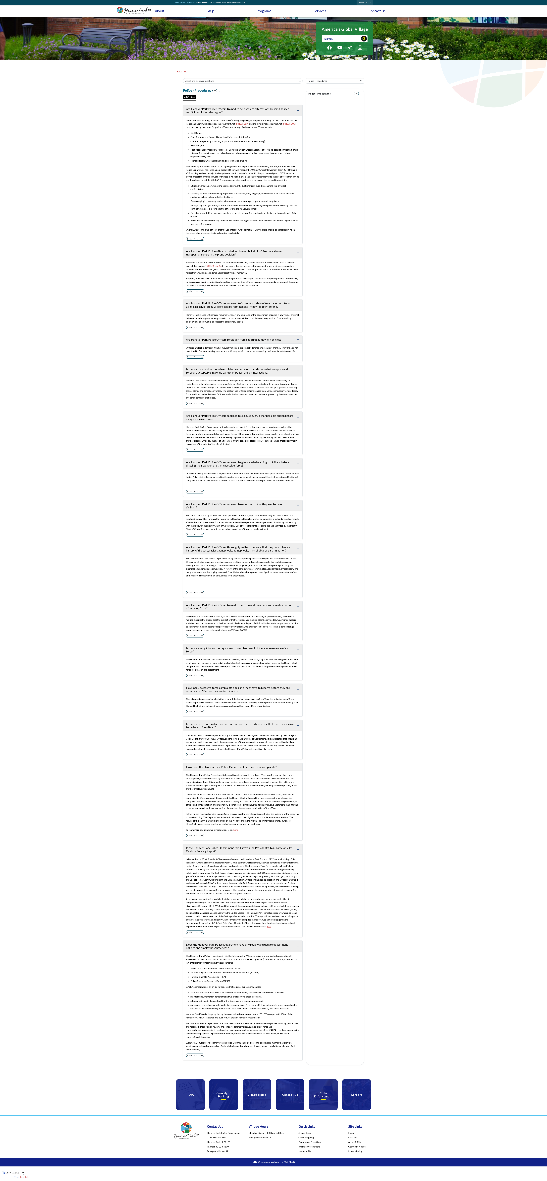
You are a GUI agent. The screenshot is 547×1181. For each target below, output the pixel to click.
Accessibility (354, 1142)
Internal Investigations (309, 1146)
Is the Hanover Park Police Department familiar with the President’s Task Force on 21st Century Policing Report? (239, 849)
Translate (24, 1177)
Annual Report (305, 1133)
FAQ (185, 71)
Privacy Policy (355, 1151)
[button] (364, 38)
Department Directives (309, 1142)
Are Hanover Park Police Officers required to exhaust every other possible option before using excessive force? (239, 417)
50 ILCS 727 (242, 123)
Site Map (352, 1137)
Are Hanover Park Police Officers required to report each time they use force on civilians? (234, 505)
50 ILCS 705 (289, 123)
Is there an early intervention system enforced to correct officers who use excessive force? (237, 649)
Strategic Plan (305, 1151)
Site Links (355, 1126)
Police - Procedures (332, 93)
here (235, 829)
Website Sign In (365, 3)
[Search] (300, 80)
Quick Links (306, 1126)
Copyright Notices (357, 1146)
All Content (189, 97)
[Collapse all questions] (220, 90)
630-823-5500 (221, 1146)
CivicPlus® (289, 1162)
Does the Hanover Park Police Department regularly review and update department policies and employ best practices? (237, 946)
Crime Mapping (306, 1137)
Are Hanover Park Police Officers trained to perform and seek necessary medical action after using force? (239, 606)
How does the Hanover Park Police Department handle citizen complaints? (231, 767)
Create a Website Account (184, 2)
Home (179, 71)
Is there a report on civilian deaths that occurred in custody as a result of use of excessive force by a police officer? (240, 725)
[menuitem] (180, 11)
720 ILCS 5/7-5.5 (214, 265)
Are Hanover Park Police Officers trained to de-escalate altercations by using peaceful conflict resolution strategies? (238, 110)
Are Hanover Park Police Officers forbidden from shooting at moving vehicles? (233, 339)
